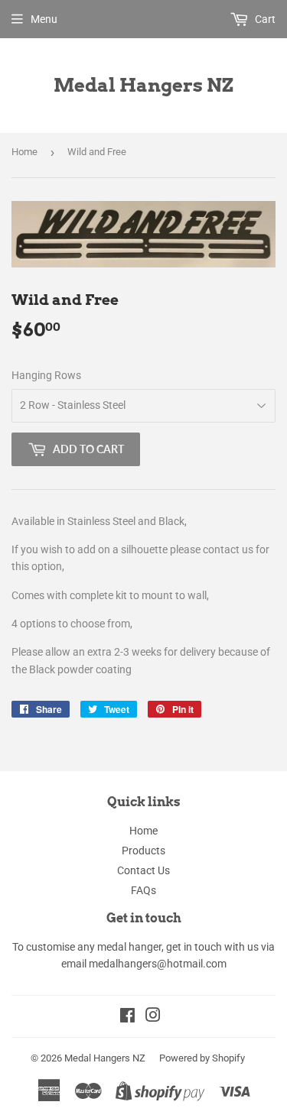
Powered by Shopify (202, 1058)
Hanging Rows (46, 375)
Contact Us (143, 870)
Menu (44, 19)
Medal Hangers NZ (143, 85)
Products (143, 850)
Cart (264, 19)
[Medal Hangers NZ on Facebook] (127, 1017)
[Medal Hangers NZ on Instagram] (153, 1017)
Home (24, 151)
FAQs (143, 890)
